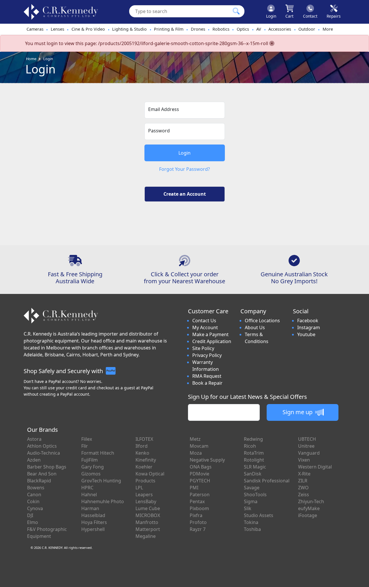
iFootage (307, 515)
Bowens (35, 487)
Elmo (32, 522)
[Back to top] (361, 579)
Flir (84, 446)
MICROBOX (147, 515)
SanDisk (252, 474)
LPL (139, 487)
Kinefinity (145, 460)
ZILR (302, 480)
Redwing (253, 439)
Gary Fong (92, 467)
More (328, 29)
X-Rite (304, 474)
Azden (34, 460)
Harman (90, 508)
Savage (251, 487)
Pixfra (196, 515)
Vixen (304, 460)
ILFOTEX (144, 439)
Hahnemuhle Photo (102, 501)
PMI (194, 487)
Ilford (141, 446)
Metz (195, 439)
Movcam (199, 446)
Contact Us (204, 320)
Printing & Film (168, 29)
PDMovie (199, 474)
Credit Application (211, 341)
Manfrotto (146, 522)
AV (258, 29)
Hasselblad (93, 515)
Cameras (35, 29)
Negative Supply (207, 460)
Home (31, 58)
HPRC (87, 487)
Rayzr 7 (198, 529)
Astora (34, 439)
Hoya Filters (94, 522)
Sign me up (298, 412)
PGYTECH (200, 480)
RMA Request (206, 376)
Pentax (197, 501)
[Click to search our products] (236, 11)
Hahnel (89, 494)
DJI (30, 515)
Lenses (57, 29)
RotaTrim (254, 453)
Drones (198, 29)
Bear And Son (42, 474)
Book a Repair (207, 383)
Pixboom (199, 508)
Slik (247, 508)
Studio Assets (258, 515)
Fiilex (86, 439)
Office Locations (262, 320)
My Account (205, 327)
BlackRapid (39, 480)
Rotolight (254, 460)
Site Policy (203, 348)
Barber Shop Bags (46, 467)
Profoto (198, 522)
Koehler (144, 467)
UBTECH (307, 439)
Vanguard (309, 453)
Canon (34, 494)
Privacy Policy (207, 355)
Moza (196, 453)
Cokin (33, 501)
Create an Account (184, 194)
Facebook (307, 320)
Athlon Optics (42, 446)
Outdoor (306, 29)
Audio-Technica (43, 453)
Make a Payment (210, 334)
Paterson (200, 494)
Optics (243, 29)
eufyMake (309, 508)
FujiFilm (89, 460)
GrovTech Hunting (101, 480)
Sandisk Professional (266, 480)
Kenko (142, 453)
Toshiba (252, 529)
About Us (255, 327)
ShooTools (255, 494)
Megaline (145, 536)
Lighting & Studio (129, 29)
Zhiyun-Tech (311, 501)
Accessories (279, 29)
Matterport (147, 529)
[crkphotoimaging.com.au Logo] (61, 12)
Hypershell (93, 529)
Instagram (308, 327)
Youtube (306, 334)
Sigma (250, 501)
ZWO (303, 487)
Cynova (35, 508)
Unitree (306, 446)
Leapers (144, 494)
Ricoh (250, 446)
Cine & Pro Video (88, 29)
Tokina (251, 522)
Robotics (220, 29)
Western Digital (315, 467)
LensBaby (145, 501)
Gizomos (91, 474)
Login (48, 58)
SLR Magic (255, 467)
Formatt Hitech (97, 453)
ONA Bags (201, 467)
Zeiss (303, 494)
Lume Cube (147, 508)
